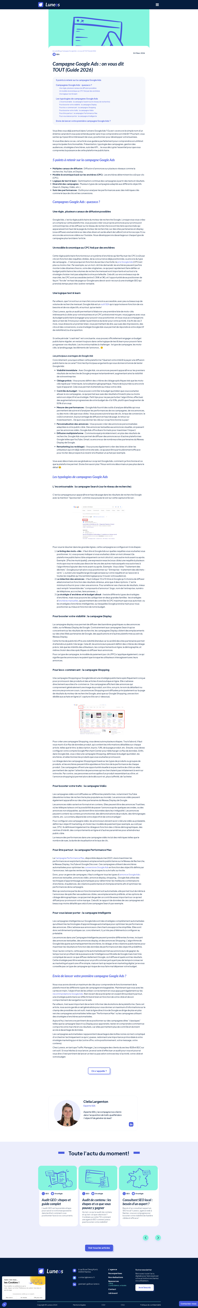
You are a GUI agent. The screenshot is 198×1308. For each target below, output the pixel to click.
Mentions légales (79, 1305)
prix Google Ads (125, 262)
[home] (52, 4)
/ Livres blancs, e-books (117, 1285)
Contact (112, 1289)
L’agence (112, 1269)
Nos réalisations (115, 1277)
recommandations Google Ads (68, 993)
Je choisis (24, 1297)
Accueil (55, 51)
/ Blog (110, 1283)
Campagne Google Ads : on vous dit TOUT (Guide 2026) (79, 51)
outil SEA (105, 304)
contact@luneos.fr (86, 1277)
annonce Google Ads (129, 874)
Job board (112, 1293)
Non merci (9, 1297)
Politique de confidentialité (150, 1305)
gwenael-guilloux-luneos (88, 1284)
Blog (59, 51)
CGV (103, 1305)
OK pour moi (38, 1297)
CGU (123, 1305)
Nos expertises (115, 1273)
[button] (4, 1304)
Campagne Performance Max (69, 858)
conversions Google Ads (96, 867)
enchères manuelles (68, 600)
